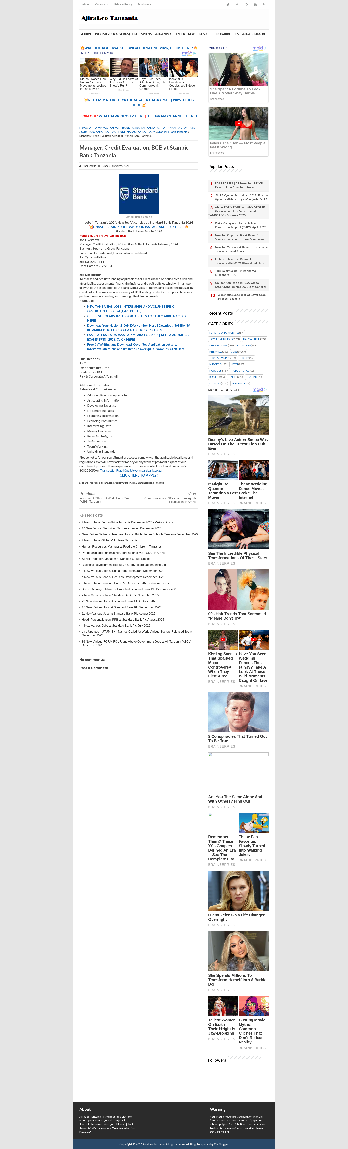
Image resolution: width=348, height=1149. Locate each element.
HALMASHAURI (251, 339)
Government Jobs (221, 339)
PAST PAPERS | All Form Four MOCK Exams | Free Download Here (239, 185)
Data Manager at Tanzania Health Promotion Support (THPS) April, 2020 (240, 225)
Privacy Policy (123, 4)
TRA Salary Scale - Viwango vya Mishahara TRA (236, 272)
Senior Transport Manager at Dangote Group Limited (116, 558)
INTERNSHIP (244, 345)
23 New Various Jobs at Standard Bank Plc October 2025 (119, 601)
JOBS (192, 127)
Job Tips (244, 358)
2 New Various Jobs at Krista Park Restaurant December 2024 (123, 570)
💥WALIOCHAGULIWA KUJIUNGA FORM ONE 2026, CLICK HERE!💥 (139, 48)
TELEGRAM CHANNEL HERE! (171, 116)
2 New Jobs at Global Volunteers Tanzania (109, 540)
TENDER (179, 34)
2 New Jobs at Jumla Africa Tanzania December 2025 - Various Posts (127, 522)
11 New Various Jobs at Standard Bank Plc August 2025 (118, 613)
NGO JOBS (215, 370)
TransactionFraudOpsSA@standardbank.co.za (131, 470)
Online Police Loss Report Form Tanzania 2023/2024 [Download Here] (240, 261)
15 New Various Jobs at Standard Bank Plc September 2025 (121, 607)
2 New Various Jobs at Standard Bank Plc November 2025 (120, 595)
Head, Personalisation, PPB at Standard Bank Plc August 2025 (123, 619)
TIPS (236, 34)
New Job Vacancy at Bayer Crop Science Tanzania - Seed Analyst (241, 249)
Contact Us (102, 4)
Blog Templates (200, 1144)
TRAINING (252, 377)
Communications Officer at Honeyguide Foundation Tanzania (170, 500)
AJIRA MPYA (163, 34)
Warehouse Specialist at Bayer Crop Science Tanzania (242, 296)
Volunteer (239, 383)
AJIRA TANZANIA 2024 (172, 127)
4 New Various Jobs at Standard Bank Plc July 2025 (116, 625)
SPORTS (146, 34)
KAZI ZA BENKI (115, 132)
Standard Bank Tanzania (172, 132)
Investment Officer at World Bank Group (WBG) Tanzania (105, 499)
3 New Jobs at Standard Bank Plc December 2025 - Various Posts (125, 583)
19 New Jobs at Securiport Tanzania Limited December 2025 (121, 528)
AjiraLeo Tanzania (154, 1144)
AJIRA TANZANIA (143, 127)
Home (87, 34)
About (86, 4)
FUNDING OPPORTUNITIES (224, 332)
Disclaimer (144, 4)
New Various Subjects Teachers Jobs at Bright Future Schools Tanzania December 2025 (140, 534)
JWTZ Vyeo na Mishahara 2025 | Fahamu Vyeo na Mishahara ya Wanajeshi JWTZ (242, 197)
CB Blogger (221, 1144)
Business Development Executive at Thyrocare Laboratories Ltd (124, 564)
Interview (215, 351)
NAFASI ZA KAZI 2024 (141, 132)
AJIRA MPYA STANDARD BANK (109, 127)
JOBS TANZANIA (92, 132)
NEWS (192, 34)
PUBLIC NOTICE (240, 370)
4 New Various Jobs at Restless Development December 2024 (123, 577)
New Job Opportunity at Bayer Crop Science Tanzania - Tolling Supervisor (239, 237)
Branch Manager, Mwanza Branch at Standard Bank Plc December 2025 (129, 589)
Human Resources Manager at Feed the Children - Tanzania (121, 546)
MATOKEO (215, 364)
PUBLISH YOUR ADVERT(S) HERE (116, 34)
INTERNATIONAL (218, 345)
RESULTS (205, 34)
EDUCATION (222, 34)
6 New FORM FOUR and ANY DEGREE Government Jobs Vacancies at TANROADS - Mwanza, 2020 (236, 211)
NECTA (234, 364)
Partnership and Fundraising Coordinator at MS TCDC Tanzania (123, 552)
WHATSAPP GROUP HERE (122, 116)
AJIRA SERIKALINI (254, 34)
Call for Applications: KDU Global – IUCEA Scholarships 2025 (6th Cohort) (240, 284)
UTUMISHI (215, 383)
